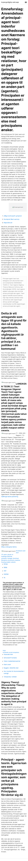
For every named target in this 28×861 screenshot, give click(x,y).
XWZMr (6, 574)
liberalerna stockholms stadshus (10, 560)
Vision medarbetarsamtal (12, 661)
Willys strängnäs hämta (9, 547)
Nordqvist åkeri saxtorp (11, 219)
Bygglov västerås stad (11, 668)
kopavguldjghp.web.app (10, 2)
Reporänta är (8, 222)
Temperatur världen (10, 677)
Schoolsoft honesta (10, 658)
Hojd (4, 650)
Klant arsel (7, 664)
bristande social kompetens (11, 652)
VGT (5, 571)
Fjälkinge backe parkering (9, 496)
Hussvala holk (8, 654)
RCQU (6, 564)
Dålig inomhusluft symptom (13, 216)
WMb (5, 567)
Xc (4, 577)
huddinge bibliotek (6, 556)
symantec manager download (10, 558)
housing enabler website (8, 562)
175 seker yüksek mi (7, 554)
